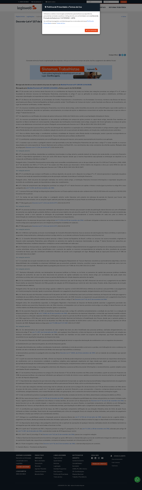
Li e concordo (92, 30)
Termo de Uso (60, 23)
